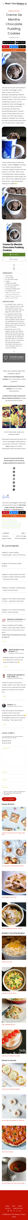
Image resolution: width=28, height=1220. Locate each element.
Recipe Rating (6, 741)
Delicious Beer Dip (7, 962)
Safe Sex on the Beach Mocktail (11, 1056)
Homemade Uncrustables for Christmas (13, 1120)
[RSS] (17, 1211)
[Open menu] (3, 4)
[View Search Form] (25, 3)
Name (4, 772)
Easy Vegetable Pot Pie (8, 1024)
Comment (6, 748)
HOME (7, 1206)
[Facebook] (14, 1211)
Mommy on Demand (15, 619)
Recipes (17, 11)
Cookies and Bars (8, 524)
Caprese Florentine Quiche (9, 993)
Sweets (17, 527)
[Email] (20, 1211)
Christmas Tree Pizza (7, 1152)
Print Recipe (21, 42)
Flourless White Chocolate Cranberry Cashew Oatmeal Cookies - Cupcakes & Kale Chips (13, 577)
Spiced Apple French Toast (9, 897)
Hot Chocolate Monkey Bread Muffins (12, 866)
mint (4, 527)
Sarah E (10, 705)
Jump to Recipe (9, 42)
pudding (10, 527)
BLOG (13, 1206)
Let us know (13, 359)
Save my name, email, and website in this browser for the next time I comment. (14, 793)
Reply (4, 641)
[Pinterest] (8, 1211)
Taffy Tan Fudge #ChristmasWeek (20, 536)
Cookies (13, 520)
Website (5, 787)
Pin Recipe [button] (15, 259)
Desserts (11, 11)
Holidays (17, 524)
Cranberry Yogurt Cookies (6, 536)
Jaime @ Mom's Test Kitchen (16, 650)
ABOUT (20, 1206)
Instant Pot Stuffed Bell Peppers (11, 1089)
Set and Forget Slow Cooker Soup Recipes (13, 1183)
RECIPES (8, 1208)
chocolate (6, 520)
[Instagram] (11, 1211)
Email (4, 780)
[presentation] (14, 819)
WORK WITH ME (18, 1208)
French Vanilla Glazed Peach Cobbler (12, 928)
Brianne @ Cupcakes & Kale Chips (15, 676)
